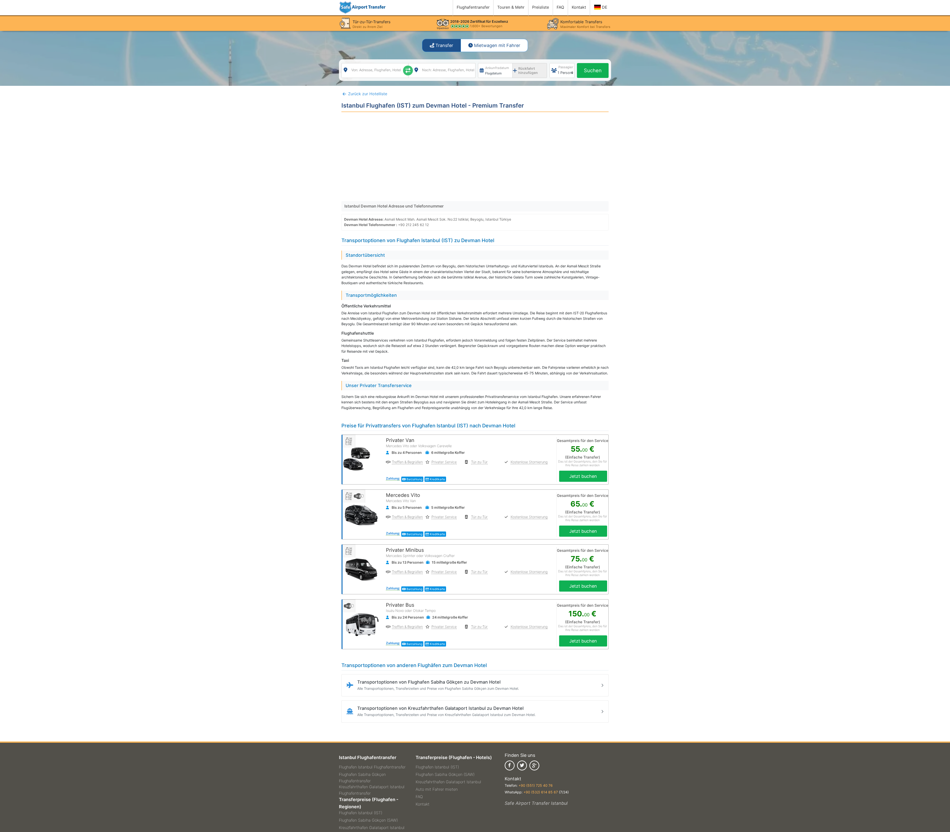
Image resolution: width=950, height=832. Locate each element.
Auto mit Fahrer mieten (437, 789)
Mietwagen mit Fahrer (496, 45)
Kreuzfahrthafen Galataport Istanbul (371, 827)
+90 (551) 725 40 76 (536, 785)
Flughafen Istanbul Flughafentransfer (372, 766)
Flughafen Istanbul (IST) (360, 812)
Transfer (443, 45)
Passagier (565, 67)
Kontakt (422, 804)
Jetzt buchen (583, 476)
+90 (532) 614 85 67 (540, 792)
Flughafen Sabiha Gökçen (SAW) (368, 820)
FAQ (419, 796)
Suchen (593, 70)
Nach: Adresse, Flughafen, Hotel (448, 70)
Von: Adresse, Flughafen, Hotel (376, 70)
